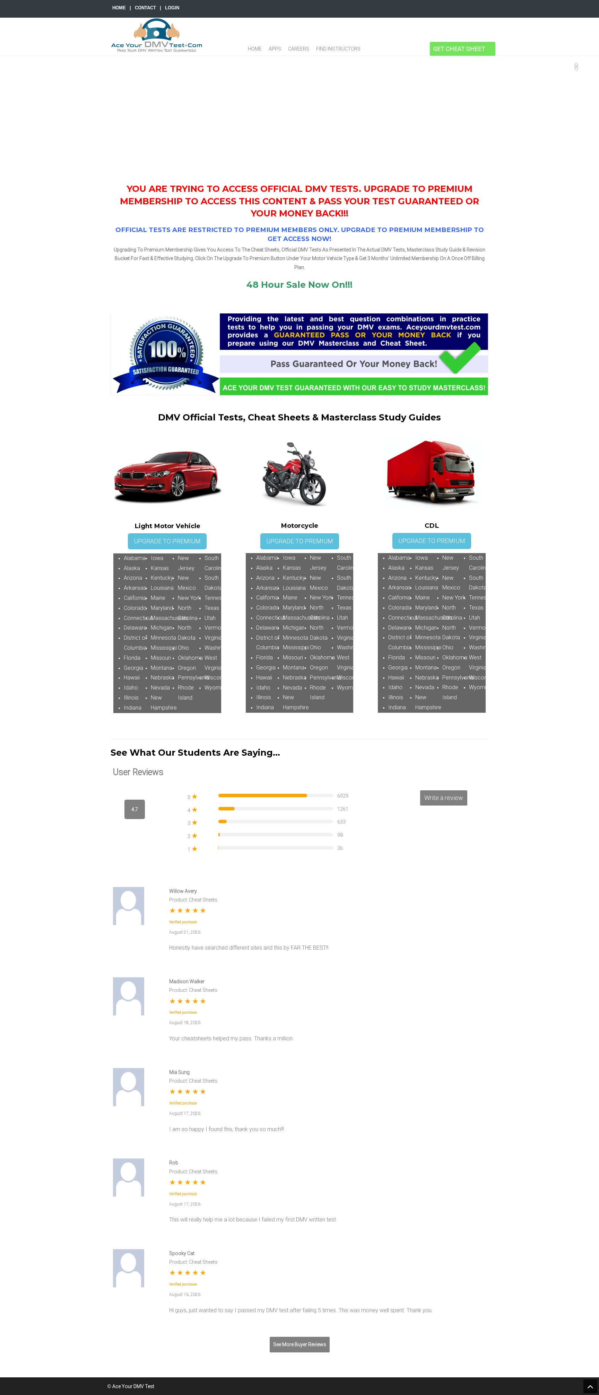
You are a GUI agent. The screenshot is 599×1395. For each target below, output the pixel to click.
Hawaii (132, 677)
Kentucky (162, 578)
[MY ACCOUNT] (422, 49)
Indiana (132, 707)
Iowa (157, 558)
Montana (161, 668)
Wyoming (216, 687)
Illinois (131, 697)
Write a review (443, 797)
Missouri (161, 658)
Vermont (215, 627)
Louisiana (162, 588)
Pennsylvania (193, 677)
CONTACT (145, 7)
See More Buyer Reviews (299, 1344)
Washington (219, 648)
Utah (210, 618)
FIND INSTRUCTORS (338, 49)
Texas (212, 608)
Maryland (162, 608)
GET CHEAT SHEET (459, 48)
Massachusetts (169, 618)
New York (189, 598)
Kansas (160, 568)
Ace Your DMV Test (157, 35)
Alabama (135, 558)
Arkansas (135, 588)
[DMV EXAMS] (373, 49)
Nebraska (162, 677)
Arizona (133, 578)
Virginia (213, 637)
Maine (158, 598)
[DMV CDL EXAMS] (406, 49)
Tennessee (218, 598)
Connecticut (138, 618)
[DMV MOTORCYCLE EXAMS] (390, 49)
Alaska (132, 568)
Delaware (135, 627)
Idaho (131, 687)
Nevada (160, 687)
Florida (132, 658)
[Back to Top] (590, 1386)
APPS (275, 49)
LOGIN (172, 7)
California (135, 598)
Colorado (135, 608)
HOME (119, 7)
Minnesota (163, 637)
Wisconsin (217, 677)
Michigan (161, 627)
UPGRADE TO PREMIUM (167, 541)
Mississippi (164, 648)
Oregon (187, 668)
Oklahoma (190, 658)
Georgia (133, 668)
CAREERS (298, 49)
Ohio (183, 648)
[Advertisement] (299, 107)
